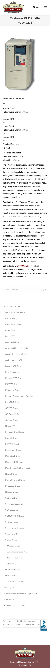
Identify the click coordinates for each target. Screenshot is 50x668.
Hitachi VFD (10, 426)
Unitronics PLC (11, 576)
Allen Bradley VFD (13, 324)
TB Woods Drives (12, 546)
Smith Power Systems (14, 528)
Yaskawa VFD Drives (14, 582)
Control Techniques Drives (16, 354)
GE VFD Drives (11, 408)
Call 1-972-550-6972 (11, 306)
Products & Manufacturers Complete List (20, 594)
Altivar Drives (10, 330)
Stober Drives (11, 540)
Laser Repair (8, 588)
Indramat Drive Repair (14, 432)
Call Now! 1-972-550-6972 (14, 606)
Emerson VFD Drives (14, 378)
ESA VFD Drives (12, 384)
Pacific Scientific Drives (15, 480)
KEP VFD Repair (12, 444)
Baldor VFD (10, 336)
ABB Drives (10, 318)
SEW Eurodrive (11, 510)
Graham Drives (11, 420)
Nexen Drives (11, 474)
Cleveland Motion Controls (16, 348)
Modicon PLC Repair (14, 462)
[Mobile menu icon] (45, 7)
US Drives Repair (12, 570)
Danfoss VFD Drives (13, 366)
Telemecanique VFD (13, 558)
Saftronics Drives (12, 498)
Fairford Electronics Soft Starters (19, 396)
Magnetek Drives (12, 456)
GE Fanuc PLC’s (12, 414)
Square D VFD (11, 534)
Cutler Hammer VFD (14, 360)
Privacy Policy (8, 600)
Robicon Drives (11, 492)
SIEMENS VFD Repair (14, 516)
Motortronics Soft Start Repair (17, 468)
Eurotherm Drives (12, 390)
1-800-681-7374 (23, 266)
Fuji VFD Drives (12, 402)
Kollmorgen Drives (13, 450)
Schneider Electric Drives (15, 504)
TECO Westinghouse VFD (16, 552)
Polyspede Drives (12, 486)
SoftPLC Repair (11, 522)
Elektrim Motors (12, 372)
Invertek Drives (11, 438)
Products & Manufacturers (14, 312)
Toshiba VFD (10, 564)
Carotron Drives (12, 342)
